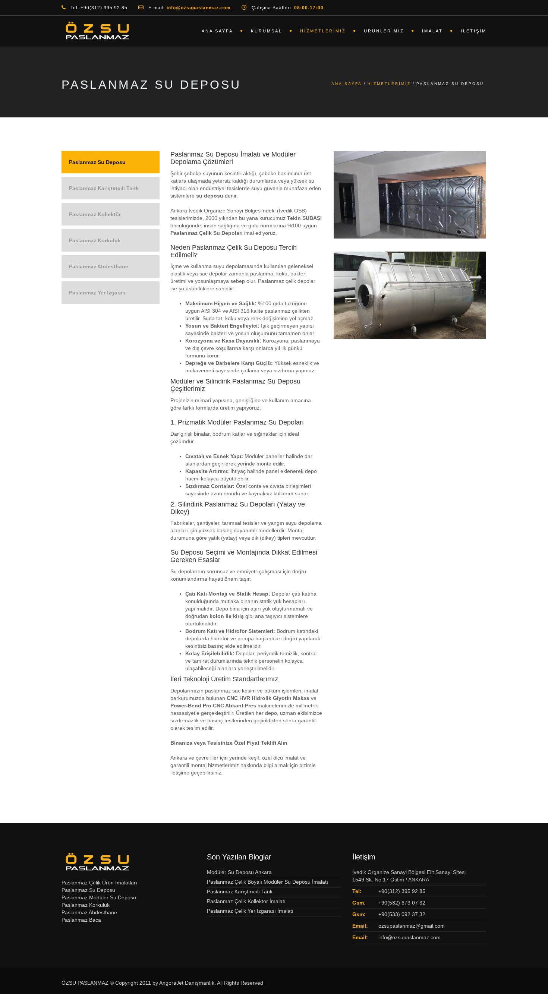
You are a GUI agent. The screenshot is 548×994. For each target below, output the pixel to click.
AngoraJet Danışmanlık (186, 983)
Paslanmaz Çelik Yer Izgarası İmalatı (250, 911)
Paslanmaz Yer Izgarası (98, 293)
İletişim (473, 31)
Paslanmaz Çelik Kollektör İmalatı (246, 901)
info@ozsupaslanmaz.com (409, 937)
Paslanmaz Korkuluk (95, 240)
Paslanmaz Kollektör (95, 214)
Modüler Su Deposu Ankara (239, 872)
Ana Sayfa (217, 31)
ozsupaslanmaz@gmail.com (411, 926)
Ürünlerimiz (384, 31)
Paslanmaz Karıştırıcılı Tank (104, 188)
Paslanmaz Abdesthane (98, 266)
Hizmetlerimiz (323, 31)
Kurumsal (266, 31)
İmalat (432, 31)
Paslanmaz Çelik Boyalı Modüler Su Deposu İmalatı (267, 882)
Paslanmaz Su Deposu (97, 162)
